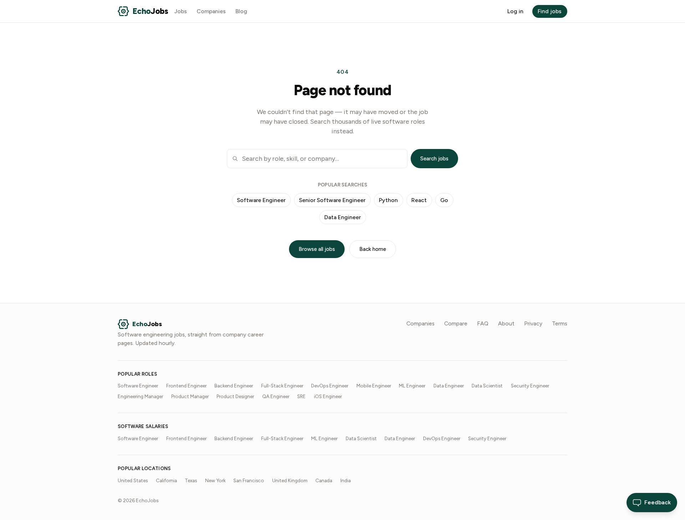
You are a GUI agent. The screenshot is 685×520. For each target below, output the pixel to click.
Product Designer (235, 396)
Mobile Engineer (373, 385)
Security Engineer (530, 385)
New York (215, 480)
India (345, 480)
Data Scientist (487, 385)
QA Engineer (275, 396)
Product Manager (190, 396)
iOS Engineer (328, 396)
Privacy (533, 323)
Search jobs (434, 158)
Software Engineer (261, 200)
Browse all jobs (317, 249)
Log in (515, 11)
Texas (191, 480)
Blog (241, 11)
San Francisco (248, 480)
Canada (323, 480)
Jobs (180, 11)
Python (388, 200)
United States (133, 480)
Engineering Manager (140, 396)
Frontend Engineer (186, 385)
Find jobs (550, 11)
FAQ (482, 323)
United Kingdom (290, 480)
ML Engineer (412, 385)
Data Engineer (342, 217)
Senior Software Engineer (332, 200)
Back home (372, 249)
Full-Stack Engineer (282, 385)
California (166, 480)
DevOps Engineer (329, 385)
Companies (211, 11)
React (419, 200)
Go (444, 200)
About (506, 323)
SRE (301, 396)
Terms (559, 323)
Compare (455, 323)
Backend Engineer (233, 385)
